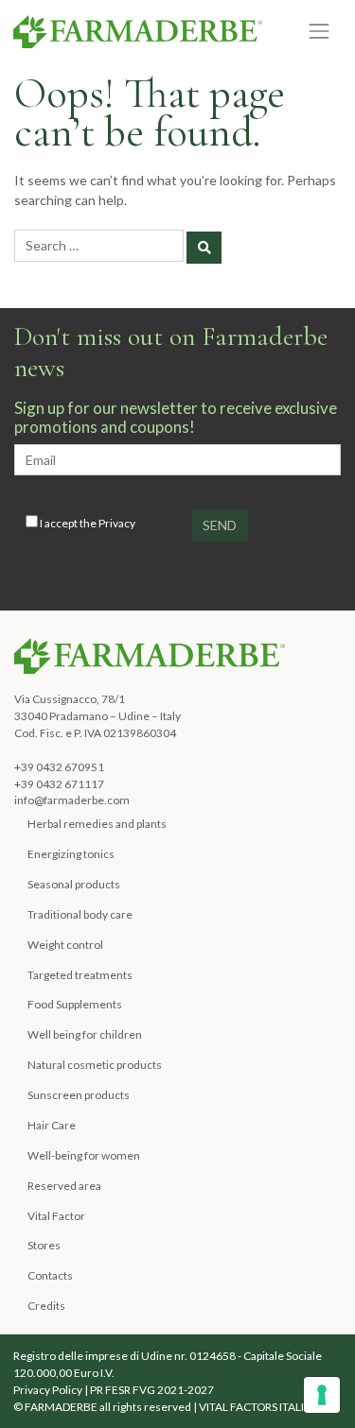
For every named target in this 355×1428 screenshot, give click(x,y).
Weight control (65, 945)
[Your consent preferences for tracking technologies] (322, 1395)
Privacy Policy (47, 1390)
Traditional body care (80, 914)
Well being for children (84, 1034)
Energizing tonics (71, 854)
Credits (46, 1306)
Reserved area (64, 1186)
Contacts (50, 1275)
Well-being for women (83, 1155)
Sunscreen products (78, 1095)
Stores (44, 1245)
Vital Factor (56, 1216)
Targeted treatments (80, 975)
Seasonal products (73, 884)
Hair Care (51, 1125)
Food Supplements (74, 1004)
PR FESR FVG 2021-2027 (152, 1390)
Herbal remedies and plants (97, 824)
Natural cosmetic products (94, 1065)
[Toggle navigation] (319, 30)
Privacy (116, 523)
